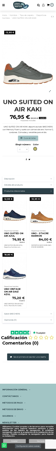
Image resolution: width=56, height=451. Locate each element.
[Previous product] (52, 16)
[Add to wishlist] (24, 201)
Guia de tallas (29, 138)
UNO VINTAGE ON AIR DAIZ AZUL (12, 292)
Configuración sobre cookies (28, 446)
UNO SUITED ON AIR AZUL (13, 234)
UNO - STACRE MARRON (40, 234)
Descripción (9, 179)
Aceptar (14, 441)
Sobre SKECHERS (12, 314)
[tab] (28, 179)
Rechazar (41, 441)
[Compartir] (26, 159)
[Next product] (53, 16)
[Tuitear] (29, 159)
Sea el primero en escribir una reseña (29, 357)
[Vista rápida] (24, 206)
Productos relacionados (14, 191)
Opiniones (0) (10, 320)
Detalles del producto (13, 185)
